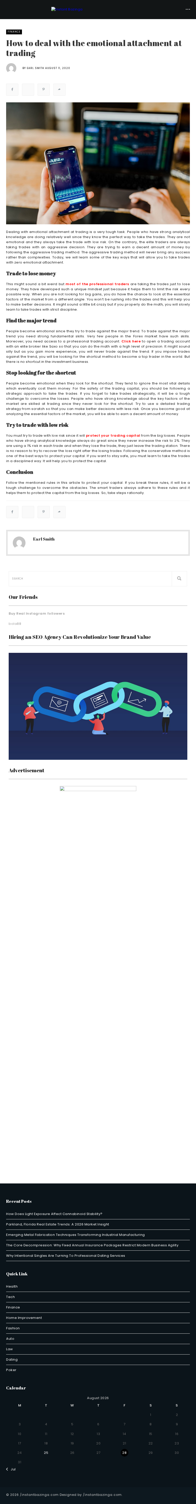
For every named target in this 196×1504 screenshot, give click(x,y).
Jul (12, 1469)
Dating (12, 1359)
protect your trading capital (113, 435)
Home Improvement (24, 1317)
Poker (11, 1370)
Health (12, 1286)
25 (46, 1452)
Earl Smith (35, 68)
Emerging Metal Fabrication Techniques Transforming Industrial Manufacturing (75, 1234)
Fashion (13, 1328)
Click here (131, 341)
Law (9, 1349)
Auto (10, 1338)
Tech (10, 1296)
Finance (14, 32)
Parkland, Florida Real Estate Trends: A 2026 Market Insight (57, 1224)
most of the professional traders (97, 284)
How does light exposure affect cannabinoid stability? (54, 1213)
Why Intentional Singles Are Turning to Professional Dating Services (65, 1255)
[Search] (179, 578)
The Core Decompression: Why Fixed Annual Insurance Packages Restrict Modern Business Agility (92, 1245)
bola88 (15, 623)
